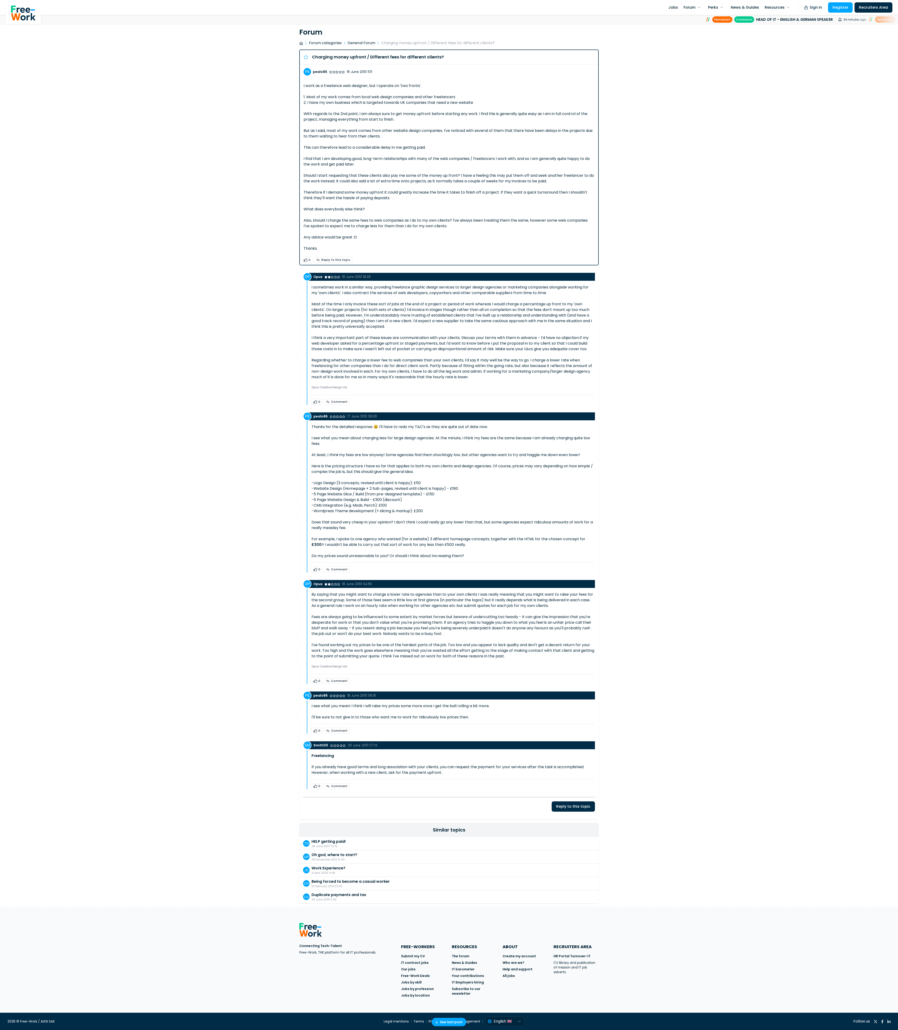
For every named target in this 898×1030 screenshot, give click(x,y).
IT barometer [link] (463, 969)
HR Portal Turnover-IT (572, 956)
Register (840, 7)
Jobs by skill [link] (411, 982)
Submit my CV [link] (413, 956)
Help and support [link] (517, 969)
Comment (339, 402)
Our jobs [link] (408, 969)
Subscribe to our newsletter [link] (466, 991)
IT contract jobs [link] (415, 962)
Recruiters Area (873, 7)
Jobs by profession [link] (417, 989)
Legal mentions (396, 1021)
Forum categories (325, 43)
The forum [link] (460, 956)
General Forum (361, 43)
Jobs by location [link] (415, 995)
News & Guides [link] (464, 962)
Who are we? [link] (513, 962)
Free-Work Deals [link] (415, 975)
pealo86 (320, 71)
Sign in (816, 7)
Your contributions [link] (468, 975)
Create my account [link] (519, 956)
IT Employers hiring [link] (468, 982)
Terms (418, 1021)
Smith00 (320, 745)
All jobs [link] (509, 975)
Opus (317, 276)
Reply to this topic (335, 260)
